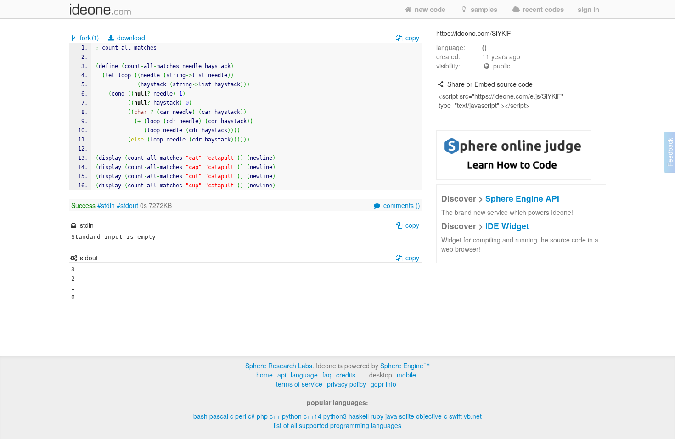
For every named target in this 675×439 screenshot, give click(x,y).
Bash (200, 416)
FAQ (327, 374)
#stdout (127, 205)
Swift (455, 416)
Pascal (218, 416)
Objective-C (431, 416)
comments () (401, 205)
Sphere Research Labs (278, 365)
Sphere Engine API (522, 198)
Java (391, 416)
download (130, 37)
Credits (345, 374)
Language (304, 374)
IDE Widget (507, 225)
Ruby (377, 416)
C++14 (312, 416)
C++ (275, 416)
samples (483, 9)
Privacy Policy (346, 383)
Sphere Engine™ (405, 365)
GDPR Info (383, 383)
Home (264, 374)
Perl (240, 416)
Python (292, 416)
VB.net (473, 416)
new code (429, 9)
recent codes (542, 9)
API (281, 374)
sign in (588, 9)
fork (88, 37)
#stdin (106, 205)
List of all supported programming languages (337, 425)
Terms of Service (299, 383)
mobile (406, 374)
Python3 (335, 416)
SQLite (406, 416)
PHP (262, 416)
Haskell (359, 416)
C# (251, 416)
